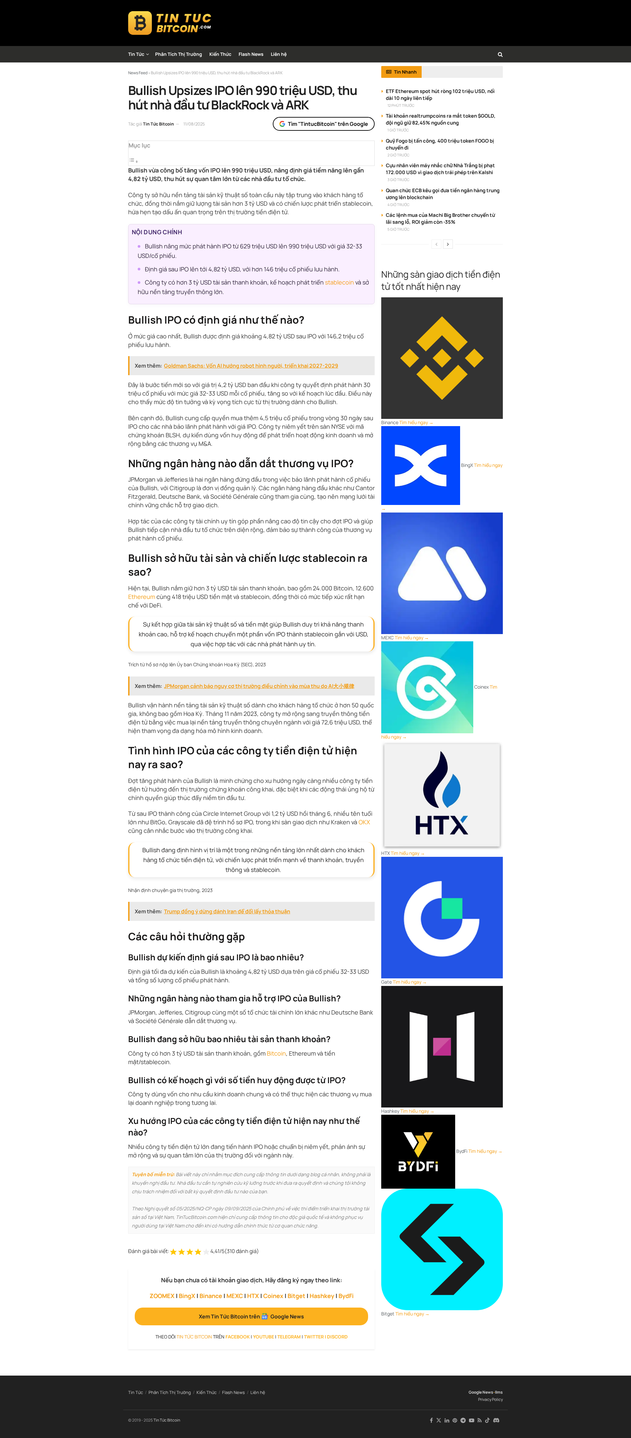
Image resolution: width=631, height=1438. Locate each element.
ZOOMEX (162, 1296)
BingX (187, 1296)
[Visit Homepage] (169, 23)
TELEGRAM (289, 1337)
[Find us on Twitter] (438, 1420)
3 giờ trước (398, 179)
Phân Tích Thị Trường (178, 54)
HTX (253, 1296)
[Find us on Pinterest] (455, 1420)
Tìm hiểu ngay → (416, 422)
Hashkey (322, 1296)
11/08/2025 (194, 124)
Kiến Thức (220, 54)
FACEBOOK (237, 1337)
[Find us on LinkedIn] (447, 1420)
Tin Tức (136, 54)
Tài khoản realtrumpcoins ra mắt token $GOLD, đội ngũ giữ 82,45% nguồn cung (441, 119)
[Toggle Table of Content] (133, 161)
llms (499, 1392)
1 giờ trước (398, 129)
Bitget (296, 1296)
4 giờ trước (398, 204)
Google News (481, 1392)
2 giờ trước (398, 154)
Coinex (273, 1296)
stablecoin (339, 282)
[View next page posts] (448, 244)
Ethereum (141, 597)
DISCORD (337, 1337)
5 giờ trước (398, 229)
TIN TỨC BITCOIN (194, 1337)
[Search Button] (500, 54)
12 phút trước (400, 105)
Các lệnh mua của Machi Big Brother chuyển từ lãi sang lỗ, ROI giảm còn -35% (440, 218)
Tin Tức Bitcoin (158, 124)
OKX (364, 822)
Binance (210, 1296)
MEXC (234, 1296)
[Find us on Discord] (496, 1420)
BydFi (346, 1296)
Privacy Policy (490, 1399)
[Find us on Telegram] (463, 1420)
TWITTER (314, 1337)
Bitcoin (276, 1053)
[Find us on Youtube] (471, 1420)
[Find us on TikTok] (487, 1420)
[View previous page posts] (436, 244)
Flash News (251, 54)
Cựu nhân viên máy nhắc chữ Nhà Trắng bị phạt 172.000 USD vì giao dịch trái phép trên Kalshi (440, 169)
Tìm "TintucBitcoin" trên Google (328, 123)
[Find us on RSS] (480, 1420)
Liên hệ (279, 54)
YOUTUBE (263, 1337)
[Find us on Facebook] (431, 1420)
